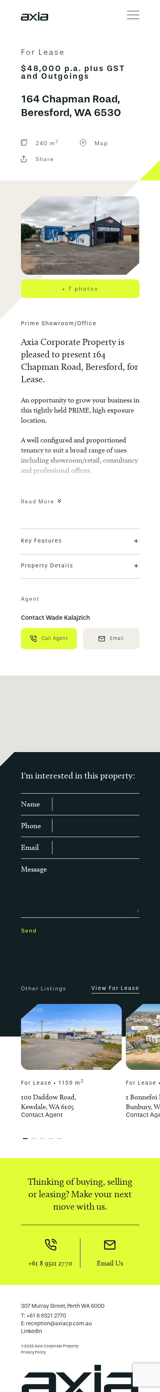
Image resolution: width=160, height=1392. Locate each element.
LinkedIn (31, 1331)
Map (101, 143)
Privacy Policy (33, 1352)
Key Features (80, 541)
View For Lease (115, 988)
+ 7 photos (80, 289)
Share (45, 159)
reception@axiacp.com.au (59, 1323)
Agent (30, 599)
